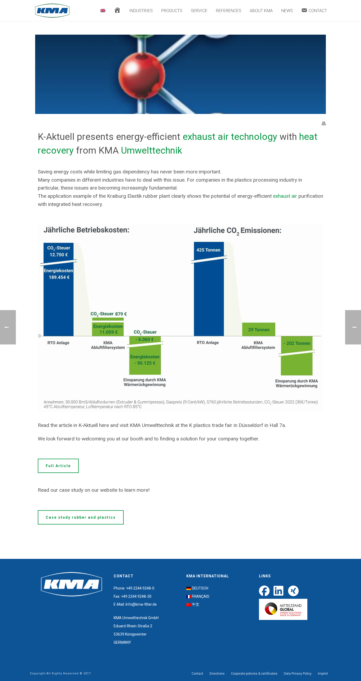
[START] (117, 11)
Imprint (323, 673)
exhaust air (285, 196)
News (287, 10)
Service (199, 10)
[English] (102, 11)
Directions (217, 673)
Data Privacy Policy (298, 673)
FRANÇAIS (200, 596)
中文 (195, 604)
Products (171, 10)
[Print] (324, 123)
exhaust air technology (230, 136)
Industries (141, 10)
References (228, 10)
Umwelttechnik (151, 150)
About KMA (261, 10)
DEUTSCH (200, 588)
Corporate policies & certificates (254, 673)
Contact (197, 673)
